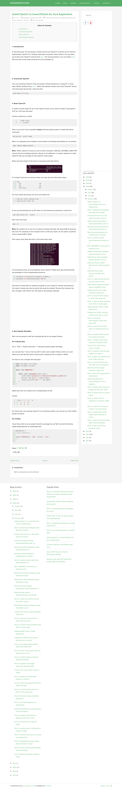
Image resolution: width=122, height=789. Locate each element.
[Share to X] (17, 452)
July (89, 193)
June (90, 196)
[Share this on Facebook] (18, 448)
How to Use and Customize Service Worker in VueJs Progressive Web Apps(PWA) (60, 494)
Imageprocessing (65, 18)
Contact (106, 3)
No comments (38, 20)
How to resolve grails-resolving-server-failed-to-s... (98, 240)
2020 (88, 434)
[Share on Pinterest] (25, 448)
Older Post (74, 461)
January (91, 199)
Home (57, 3)
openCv (20, 20)
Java (65, 3)
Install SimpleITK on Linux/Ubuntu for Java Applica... (96, 381)
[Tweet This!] (20, 448)
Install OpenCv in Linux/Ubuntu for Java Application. (42, 14)
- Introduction (22, 29)
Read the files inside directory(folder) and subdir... (95, 273)
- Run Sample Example (26, 37)
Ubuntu (26, 20)
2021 (87, 431)
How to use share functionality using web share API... (97, 320)
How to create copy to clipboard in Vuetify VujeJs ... (98, 400)
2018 (87, 438)
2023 (87, 183)
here (42, 57)
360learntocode (19, 3)
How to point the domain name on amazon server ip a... (98, 328)
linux (14, 20)
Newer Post (15, 461)
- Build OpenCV (23, 34)
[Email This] (14, 452)
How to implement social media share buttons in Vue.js (97, 414)
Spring (73, 3)
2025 (88, 177)
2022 (87, 186)
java (74, 18)
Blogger (48, 786)
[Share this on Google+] (22, 448)
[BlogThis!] (15, 452)
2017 (87, 441)
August (91, 190)
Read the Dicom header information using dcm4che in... (98, 265)
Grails (96, 3)
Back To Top (105, 786)
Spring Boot (84, 3)
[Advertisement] (44, 70)
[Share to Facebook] (19, 452)
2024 (88, 180)
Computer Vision (52, 18)
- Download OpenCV (25, 32)
